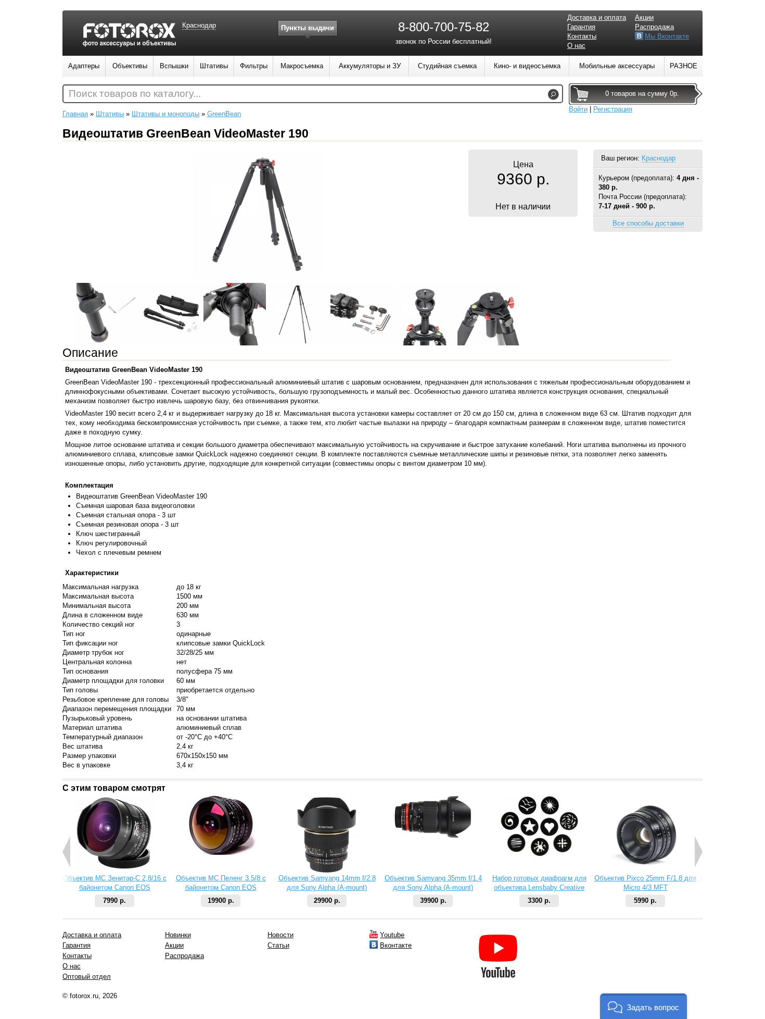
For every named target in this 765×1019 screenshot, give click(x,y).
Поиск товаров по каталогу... (135, 93)
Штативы (110, 114)
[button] (643, 1006)
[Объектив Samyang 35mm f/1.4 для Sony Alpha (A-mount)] (433, 836)
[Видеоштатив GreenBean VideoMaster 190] (258, 277)
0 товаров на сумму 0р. (642, 93)
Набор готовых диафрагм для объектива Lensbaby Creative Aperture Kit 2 (539, 887)
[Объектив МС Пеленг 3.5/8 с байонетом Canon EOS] (221, 852)
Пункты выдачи (307, 28)
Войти (578, 109)
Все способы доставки (648, 223)
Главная (75, 114)
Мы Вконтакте (667, 36)
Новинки (178, 935)
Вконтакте (396, 945)
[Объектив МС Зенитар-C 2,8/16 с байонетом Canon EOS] (114, 868)
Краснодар (658, 158)
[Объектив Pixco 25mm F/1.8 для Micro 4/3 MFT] (645, 871)
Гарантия (581, 27)
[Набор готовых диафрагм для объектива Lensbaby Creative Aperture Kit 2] (539, 854)
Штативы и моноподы (165, 114)
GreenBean (224, 114)
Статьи (278, 945)
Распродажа (654, 27)
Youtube (392, 935)
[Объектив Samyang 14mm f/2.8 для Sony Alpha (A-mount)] (327, 871)
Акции (644, 17)
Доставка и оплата (596, 17)
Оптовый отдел (86, 976)
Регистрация (612, 109)
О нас (576, 45)
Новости (280, 935)
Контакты (581, 36)
